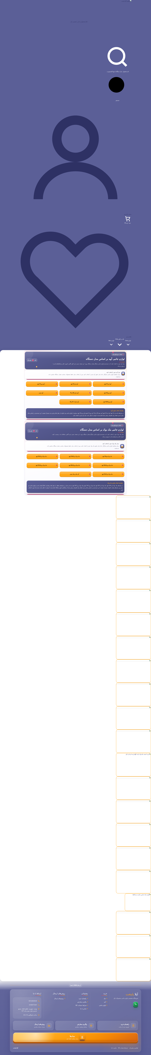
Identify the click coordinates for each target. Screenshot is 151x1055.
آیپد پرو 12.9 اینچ (107, 401)
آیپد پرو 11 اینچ (41, 384)
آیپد (105, 1002)
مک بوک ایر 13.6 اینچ (74, 456)
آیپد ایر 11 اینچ (107, 384)
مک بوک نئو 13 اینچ (107, 456)
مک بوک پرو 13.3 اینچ (41, 465)
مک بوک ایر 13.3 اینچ (107, 474)
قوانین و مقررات (133, 1048)
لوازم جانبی (102, 1005)
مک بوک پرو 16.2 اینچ (74, 465)
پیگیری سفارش (81, 1002)
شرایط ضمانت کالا (81, 1005)
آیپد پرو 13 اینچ (107, 393)
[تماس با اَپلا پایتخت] (135, 1004)
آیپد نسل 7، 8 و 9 (74, 401)
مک (105, 998)
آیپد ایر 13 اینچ (74, 384)
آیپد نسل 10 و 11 (74, 393)
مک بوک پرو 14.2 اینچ (107, 465)
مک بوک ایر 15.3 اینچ (41, 456)
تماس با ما (83, 1009)
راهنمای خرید (82, 998)
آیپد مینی (41, 393)
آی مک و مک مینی (74, 474)
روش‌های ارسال (59, 998)
